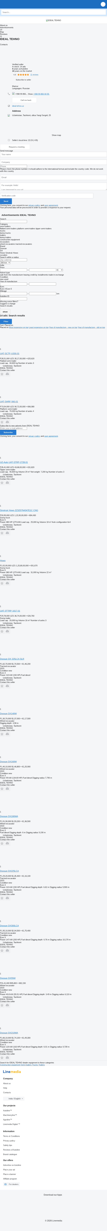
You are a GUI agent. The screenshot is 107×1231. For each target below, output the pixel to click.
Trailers (41, 1065)
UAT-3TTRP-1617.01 (10, 611)
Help (5, 1088)
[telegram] (51, 93)
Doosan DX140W (8, 713)
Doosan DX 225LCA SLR (12, 659)
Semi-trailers (26, 1065)
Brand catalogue (10, 1154)
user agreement (51, 205)
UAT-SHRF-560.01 (9, 401)
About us (7, 1083)
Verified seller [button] (18, 64)
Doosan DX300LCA (9, 925)
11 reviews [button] (34, 75)
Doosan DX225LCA (9, 871)
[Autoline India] (17, 4)
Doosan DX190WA (9, 816)
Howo (2, 560)
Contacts (7, 1092)
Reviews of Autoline (11, 1150)
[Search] (103, 12)
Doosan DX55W (8, 978)
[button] (103, 4)
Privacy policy (9, 1141)
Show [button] (30, 94)
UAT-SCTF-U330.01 (9, 353)
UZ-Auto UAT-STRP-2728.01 (14, 462)
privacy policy (34, 205)
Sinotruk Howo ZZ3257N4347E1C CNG (19, 510)
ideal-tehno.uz (18, 106)
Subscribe (8, 432)
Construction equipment (10, 1065)
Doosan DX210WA (9, 1033)
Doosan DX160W (8, 761)
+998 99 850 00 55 (41, 94)
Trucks (35, 1065)
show (5, 312)
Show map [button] (56, 135)
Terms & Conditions (11, 1136)
